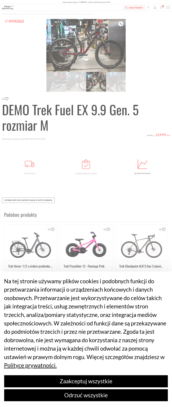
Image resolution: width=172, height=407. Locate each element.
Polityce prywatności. (30, 365)
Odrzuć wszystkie (86, 395)
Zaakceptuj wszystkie (86, 381)
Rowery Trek (38, 14)
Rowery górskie (51, 14)
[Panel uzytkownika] (155, 7)
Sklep (21, 14)
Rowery (28, 14)
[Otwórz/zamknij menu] (168, 7)
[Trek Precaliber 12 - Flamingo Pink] (86, 242)
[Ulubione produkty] (148, 7)
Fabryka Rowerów (9, 14)
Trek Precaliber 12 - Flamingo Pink (84, 266)
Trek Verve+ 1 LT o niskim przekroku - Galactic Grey (38, 266)
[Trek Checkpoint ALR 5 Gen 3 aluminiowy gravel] (141, 242)
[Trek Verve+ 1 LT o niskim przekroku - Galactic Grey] (30, 242)
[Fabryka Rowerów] (34, 7)
